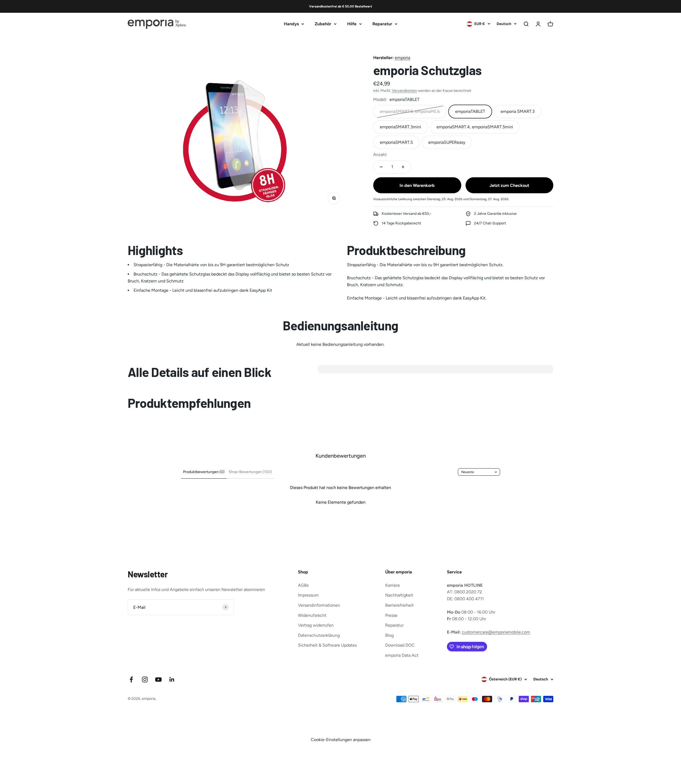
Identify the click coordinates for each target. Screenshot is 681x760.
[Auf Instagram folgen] (144, 679)
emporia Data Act (401, 655)
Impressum (308, 595)
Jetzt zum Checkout (509, 185)
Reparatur (382, 23)
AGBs (303, 585)
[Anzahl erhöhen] (403, 167)
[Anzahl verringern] (381, 167)
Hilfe (351, 23)
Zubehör (323, 23)
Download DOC (400, 645)
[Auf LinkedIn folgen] (172, 679)
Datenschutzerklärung (319, 635)
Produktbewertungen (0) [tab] (204, 472)
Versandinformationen (319, 605)
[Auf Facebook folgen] (131, 679)
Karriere (392, 585)
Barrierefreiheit (399, 605)
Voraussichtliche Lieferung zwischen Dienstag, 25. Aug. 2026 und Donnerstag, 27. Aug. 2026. (441, 199)
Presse (391, 615)
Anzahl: (380, 154)
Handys (291, 23)
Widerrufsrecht (312, 615)
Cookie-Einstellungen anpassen (341, 739)
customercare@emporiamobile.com (496, 632)
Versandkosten (404, 90)
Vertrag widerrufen (316, 625)
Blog (389, 635)
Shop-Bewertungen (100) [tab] (250, 472)
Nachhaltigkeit (399, 595)
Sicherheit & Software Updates (327, 645)
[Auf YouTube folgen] (158, 679)
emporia (402, 57)
